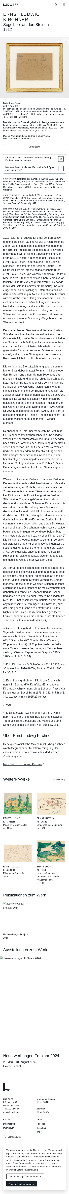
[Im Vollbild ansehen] (65, 40)
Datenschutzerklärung (27, 1170)
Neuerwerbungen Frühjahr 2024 (31, 1055)
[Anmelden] (61, 159)
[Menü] (64, 5)
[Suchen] (56, 5)
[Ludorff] (11, 5)
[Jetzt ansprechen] (61, 168)
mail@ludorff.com (11, 1112)
